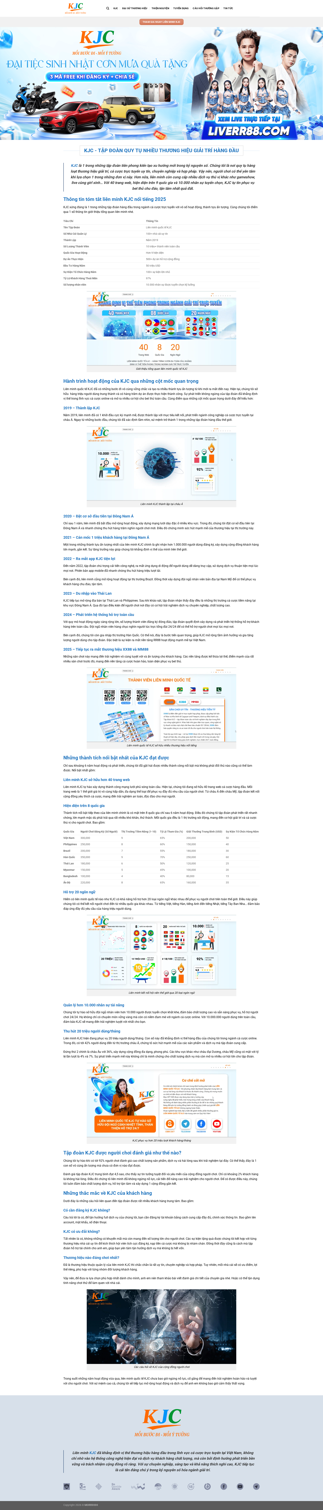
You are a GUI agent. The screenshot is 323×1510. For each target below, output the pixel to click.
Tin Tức (228, 8)
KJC (115, 8)
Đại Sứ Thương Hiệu (134, 8)
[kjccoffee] (82, 8)
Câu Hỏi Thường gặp (206, 8)
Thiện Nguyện (160, 8)
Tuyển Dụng (181, 8)
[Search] (107, 8)
